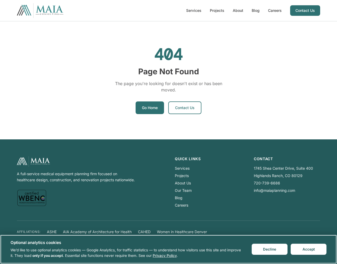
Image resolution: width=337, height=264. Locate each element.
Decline (269, 249)
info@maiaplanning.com (274, 190)
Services (193, 10)
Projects (217, 10)
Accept (309, 249)
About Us (183, 183)
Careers (275, 10)
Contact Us (305, 10)
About (238, 10)
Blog (256, 10)
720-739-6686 (267, 183)
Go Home (150, 107)
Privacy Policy (165, 255)
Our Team (183, 190)
